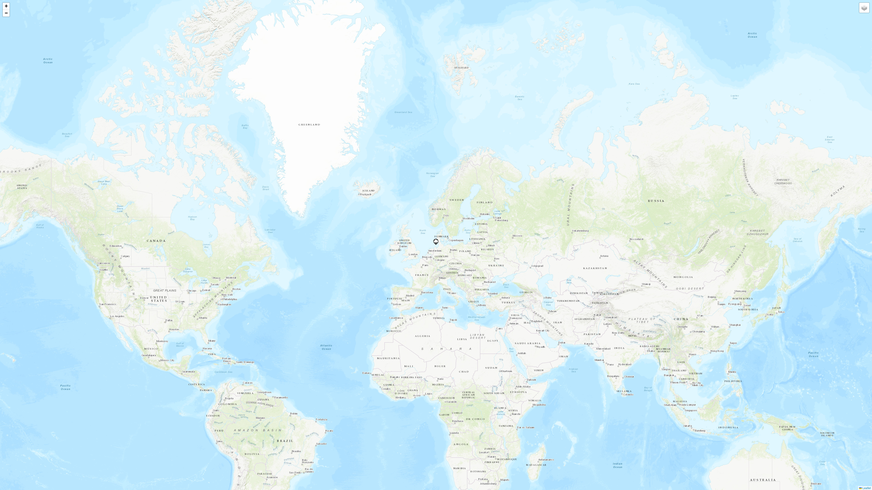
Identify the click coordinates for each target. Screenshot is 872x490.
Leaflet (866, 488)
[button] (435, 242)
